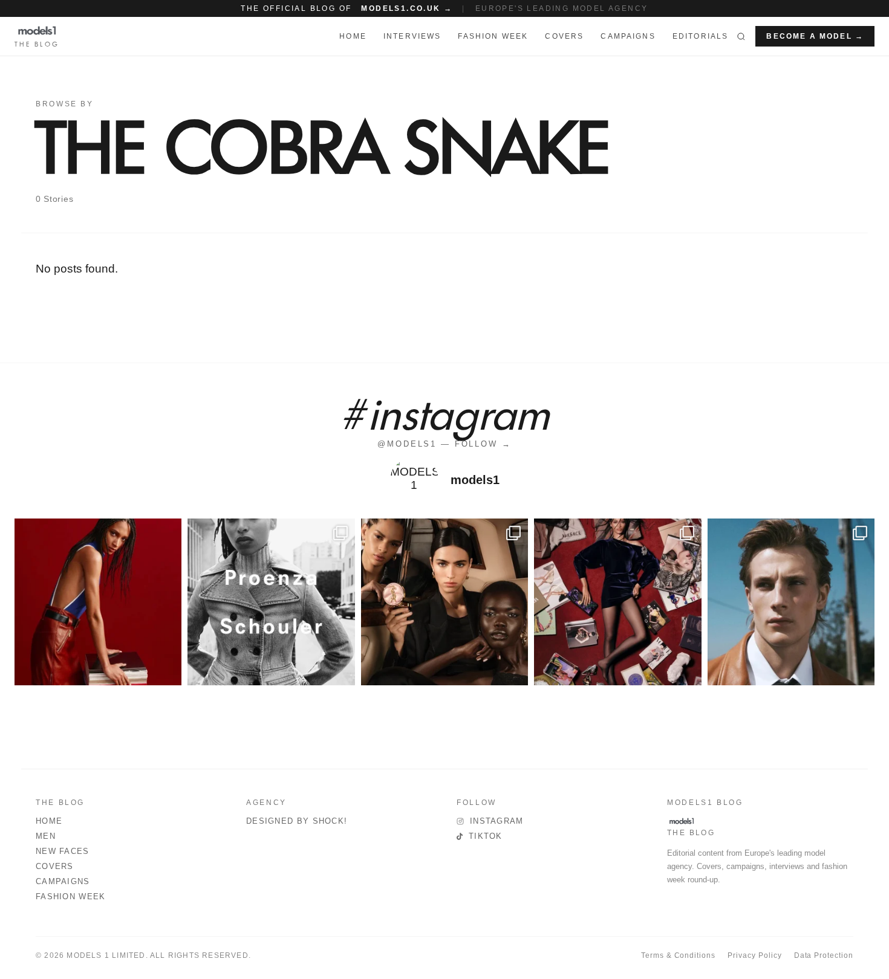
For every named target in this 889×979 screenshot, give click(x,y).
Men (46, 836)
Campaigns (628, 36)
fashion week (493, 36)
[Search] (741, 36)
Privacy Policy (754, 955)
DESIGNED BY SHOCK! (296, 821)
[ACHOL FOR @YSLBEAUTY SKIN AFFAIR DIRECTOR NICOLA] (444, 602)
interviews (412, 36)
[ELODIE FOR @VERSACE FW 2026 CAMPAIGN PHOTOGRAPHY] (98, 602)
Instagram (497, 821)
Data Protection (823, 955)
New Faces (63, 851)
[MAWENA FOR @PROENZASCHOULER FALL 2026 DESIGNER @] (270, 602)
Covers (564, 36)
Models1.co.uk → (406, 8)
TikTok (486, 836)
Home (49, 821)
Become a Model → (815, 36)
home (352, 36)
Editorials (700, 36)
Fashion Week (71, 896)
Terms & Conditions (678, 955)
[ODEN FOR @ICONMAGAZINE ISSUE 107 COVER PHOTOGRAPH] (791, 602)
